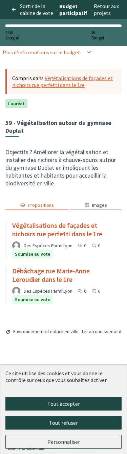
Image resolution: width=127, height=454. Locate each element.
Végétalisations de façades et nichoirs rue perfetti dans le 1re (62, 81)
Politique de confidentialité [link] (26, 449)
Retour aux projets (106, 9)
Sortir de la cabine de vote (36, 9)
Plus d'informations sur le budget (41, 52)
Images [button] (99, 205)
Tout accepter (63, 403)
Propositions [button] (41, 205)
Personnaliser (63, 441)
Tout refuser (63, 422)
